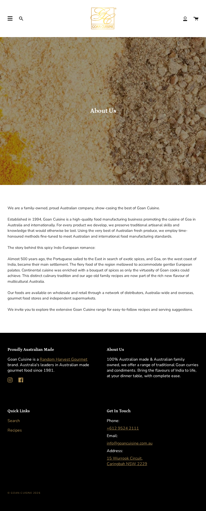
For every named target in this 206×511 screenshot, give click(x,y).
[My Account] (185, 18)
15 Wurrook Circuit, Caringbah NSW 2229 (127, 461)
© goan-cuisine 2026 (24, 493)
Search (14, 421)
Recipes (15, 430)
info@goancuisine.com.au (129, 443)
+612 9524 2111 (123, 428)
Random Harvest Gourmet (63, 359)
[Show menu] (10, 19)
